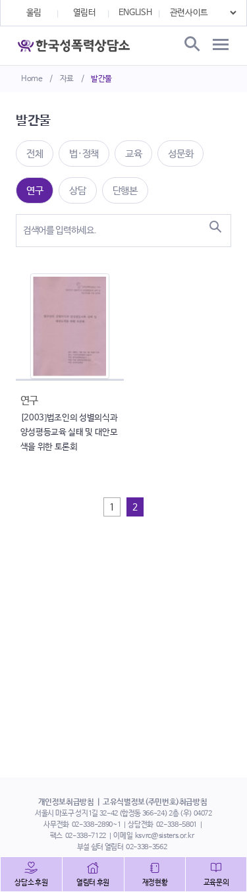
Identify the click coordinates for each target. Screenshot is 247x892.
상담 (77, 190)
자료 (67, 79)
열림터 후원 (92, 883)
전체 (34, 153)
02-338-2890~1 (96, 825)
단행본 (125, 190)
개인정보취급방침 (66, 802)
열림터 (84, 13)
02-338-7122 (85, 836)
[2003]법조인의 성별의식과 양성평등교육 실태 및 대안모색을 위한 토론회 (69, 432)
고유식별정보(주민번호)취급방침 (155, 802)
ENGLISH (135, 13)
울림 (33, 13)
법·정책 (84, 153)
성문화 (180, 153)
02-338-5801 (176, 825)
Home (32, 79)
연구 (34, 190)
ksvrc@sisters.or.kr (164, 836)
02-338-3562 (146, 847)
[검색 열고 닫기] (191, 44)
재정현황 (155, 883)
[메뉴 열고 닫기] (220, 44)
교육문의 (216, 883)
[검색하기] (215, 226)
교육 (133, 153)
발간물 (101, 79)
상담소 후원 (30, 883)
